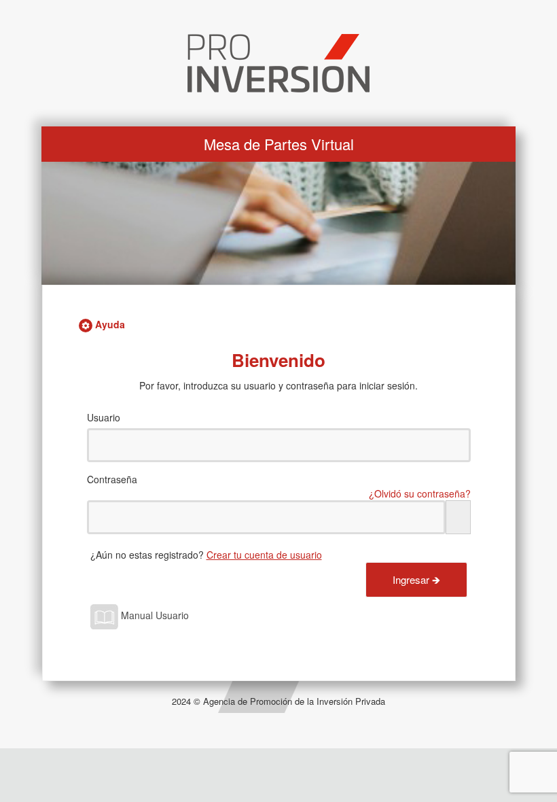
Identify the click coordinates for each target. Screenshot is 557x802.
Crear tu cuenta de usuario (264, 554)
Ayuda (108, 324)
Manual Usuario (153, 615)
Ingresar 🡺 (416, 579)
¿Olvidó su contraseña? (420, 493)
